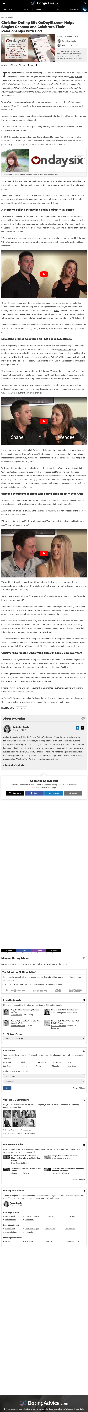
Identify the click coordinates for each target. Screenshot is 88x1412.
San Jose (72, 1066)
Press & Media (38, 984)
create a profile (44, 306)
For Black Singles (32, 1216)
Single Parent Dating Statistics (65, 1155)
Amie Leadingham (58, 1012)
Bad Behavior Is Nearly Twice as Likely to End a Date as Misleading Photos (25, 1158)
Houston (23, 1066)
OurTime (48, 1241)
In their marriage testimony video (45, 510)
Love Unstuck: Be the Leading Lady (17, 471)
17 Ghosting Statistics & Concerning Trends (26, 1169)
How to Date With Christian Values (65, 1010)
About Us (8, 984)
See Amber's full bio (14, 765)
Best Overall (10, 1216)
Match (7, 1241)
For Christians (10, 1232)
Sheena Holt (57, 1158)
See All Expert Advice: (12, 1034)
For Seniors (29, 1219)
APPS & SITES (21, 708)
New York (7, 1062)
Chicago (71, 1062)
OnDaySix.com (75, 76)
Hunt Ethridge (16, 1014)
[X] (82, 728)
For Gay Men (50, 1216)
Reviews (72, 9)
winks (56, 310)
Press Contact (29, 1133)
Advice (7, 9)
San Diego (7, 1066)
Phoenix (55, 1066)
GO (7, 1088)
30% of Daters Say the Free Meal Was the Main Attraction (68, 1169)
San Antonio (57, 1062)
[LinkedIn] (77, 728)
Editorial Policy (22, 984)
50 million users (56, 977)
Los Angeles (41, 1062)
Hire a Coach (10, 1129)
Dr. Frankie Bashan (58, 1025)
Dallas (38, 1066)
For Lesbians (70, 1216)
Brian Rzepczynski (18, 1025)
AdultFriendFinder (72, 1241)
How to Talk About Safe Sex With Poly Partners (65, 1022)
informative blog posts (26, 353)
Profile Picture (50, 357)
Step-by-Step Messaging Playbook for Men (25, 1011)
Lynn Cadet (16, 1163)
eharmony (29, 1241)
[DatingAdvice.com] (45, 3)
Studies (56, 9)
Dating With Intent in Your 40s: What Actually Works (26, 1022)
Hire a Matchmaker (12, 1133)
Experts (40, 9)
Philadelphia (24, 1062)
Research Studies (55, 984)
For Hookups (10, 1219)
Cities (23, 9)
